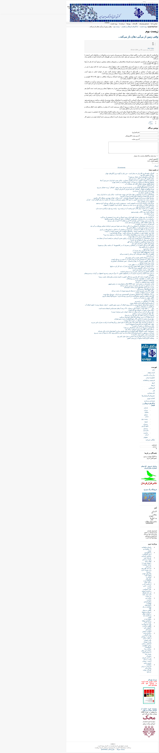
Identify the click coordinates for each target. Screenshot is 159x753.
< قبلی (151, 122)
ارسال (156, 166)
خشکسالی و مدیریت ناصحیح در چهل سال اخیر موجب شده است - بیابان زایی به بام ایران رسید (125, 194)
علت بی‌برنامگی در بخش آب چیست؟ (143, 326)
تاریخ (153, 383)
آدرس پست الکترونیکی (132, 136)
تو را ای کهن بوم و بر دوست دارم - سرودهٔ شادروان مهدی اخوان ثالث (146, 572)
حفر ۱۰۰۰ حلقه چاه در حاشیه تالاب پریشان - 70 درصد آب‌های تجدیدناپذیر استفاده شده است (126, 308)
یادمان (146, 408)
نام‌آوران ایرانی (150, 377)
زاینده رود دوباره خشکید (146, 263)
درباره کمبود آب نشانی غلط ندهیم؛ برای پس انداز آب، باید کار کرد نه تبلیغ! (132, 266)
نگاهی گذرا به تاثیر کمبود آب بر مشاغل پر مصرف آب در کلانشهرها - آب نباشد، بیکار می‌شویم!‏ (126, 245)
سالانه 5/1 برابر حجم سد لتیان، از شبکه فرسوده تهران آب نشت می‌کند (133, 291)
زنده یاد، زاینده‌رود (148, 249)
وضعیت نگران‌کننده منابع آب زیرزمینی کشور (140, 338)
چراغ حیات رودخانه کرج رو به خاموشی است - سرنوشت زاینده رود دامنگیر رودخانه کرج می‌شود (125, 203)
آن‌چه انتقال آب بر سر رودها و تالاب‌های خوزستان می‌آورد (136, 317)
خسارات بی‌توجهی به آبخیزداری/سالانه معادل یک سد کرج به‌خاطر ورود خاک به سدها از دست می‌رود (124, 333)
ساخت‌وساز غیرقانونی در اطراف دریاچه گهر (140, 242)
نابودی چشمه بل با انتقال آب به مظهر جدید (141, 264)
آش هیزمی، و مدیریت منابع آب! (144, 224)
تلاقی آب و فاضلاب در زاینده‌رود (144, 301)
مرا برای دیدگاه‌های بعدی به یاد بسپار (145, 156)
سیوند (146, 421)
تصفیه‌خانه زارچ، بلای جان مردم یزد (143, 191)
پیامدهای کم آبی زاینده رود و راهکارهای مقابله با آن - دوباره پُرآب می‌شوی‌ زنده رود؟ (128, 235)
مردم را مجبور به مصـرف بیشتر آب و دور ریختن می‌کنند (137, 285)
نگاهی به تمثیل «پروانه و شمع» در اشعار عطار (146, 612)
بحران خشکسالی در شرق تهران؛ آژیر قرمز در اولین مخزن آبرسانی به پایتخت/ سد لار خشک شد (125, 238)
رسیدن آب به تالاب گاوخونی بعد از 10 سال (141, 268)
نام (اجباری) (135, 132)
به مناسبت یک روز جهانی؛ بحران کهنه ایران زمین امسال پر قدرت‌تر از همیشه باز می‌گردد (127, 217)
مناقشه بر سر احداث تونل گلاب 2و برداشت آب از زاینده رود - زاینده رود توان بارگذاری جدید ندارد (125, 208)
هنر (154, 390)
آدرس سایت (135, 139)
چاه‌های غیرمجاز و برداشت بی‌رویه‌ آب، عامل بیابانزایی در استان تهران (133, 182)
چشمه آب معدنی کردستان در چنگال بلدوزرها (140, 228)
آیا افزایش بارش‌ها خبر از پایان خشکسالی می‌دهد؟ (139, 327)
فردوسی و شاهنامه (149, 380)
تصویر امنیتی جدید (152, 161)
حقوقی (145, 437)
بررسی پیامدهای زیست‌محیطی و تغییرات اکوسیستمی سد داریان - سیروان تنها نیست (128, 294)
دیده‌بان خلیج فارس (145, 425)
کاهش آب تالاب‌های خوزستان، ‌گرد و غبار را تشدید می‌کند (137, 254)
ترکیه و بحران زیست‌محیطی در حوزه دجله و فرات (139, 320)
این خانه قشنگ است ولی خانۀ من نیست (146, 594)
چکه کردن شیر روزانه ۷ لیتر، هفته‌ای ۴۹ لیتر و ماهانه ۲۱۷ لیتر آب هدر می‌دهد (130, 221)
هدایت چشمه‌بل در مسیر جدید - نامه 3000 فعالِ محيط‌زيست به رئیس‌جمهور (131, 284)
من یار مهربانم (152, 680)
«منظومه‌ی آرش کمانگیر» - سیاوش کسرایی (146, 554)
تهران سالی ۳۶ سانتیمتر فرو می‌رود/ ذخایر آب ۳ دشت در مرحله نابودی (132, 259)
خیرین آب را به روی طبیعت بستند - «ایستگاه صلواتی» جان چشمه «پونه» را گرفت (129, 231)
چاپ (153, 43)
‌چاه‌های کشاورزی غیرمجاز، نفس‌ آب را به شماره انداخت (137, 271)
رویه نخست (143, 26)
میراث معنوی (146, 411)
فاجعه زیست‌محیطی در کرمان (144, 282)
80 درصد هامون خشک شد (146, 193)
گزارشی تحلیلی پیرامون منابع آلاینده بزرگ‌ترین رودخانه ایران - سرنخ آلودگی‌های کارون (128, 296)
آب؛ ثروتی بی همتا (148, 210)
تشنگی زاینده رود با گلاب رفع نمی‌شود (142, 212)
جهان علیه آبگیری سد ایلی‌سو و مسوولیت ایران (140, 324)
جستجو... (154, 445)
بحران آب (151, 215)
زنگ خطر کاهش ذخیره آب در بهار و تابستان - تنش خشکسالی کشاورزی (132, 261)
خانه (153, 370)
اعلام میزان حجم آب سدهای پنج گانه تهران (141, 310)
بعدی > (150, 123)
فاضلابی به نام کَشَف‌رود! (146, 247)
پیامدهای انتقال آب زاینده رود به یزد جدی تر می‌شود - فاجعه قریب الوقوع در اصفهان (128, 205)
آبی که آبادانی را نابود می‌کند (145, 185)
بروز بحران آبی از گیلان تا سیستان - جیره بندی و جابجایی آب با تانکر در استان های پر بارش (127, 229)
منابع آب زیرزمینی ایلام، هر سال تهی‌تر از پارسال (139, 315)
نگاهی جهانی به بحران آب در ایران (144, 298)
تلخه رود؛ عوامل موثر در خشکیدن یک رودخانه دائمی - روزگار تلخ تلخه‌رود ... (131, 233)
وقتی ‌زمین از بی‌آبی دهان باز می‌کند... (138, 36)
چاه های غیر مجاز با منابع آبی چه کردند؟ (142, 240)
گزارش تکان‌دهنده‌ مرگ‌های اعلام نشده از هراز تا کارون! (137, 196)
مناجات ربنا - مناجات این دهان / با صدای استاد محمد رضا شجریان (146, 652)
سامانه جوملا (121, 749)
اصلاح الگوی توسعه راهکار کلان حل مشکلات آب (139, 184)
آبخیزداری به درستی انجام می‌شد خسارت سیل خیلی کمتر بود (135, 336)
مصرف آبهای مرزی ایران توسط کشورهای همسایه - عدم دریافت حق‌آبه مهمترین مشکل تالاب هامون (123, 198)
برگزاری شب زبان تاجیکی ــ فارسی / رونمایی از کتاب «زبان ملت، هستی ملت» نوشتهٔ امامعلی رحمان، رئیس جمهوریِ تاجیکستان (146, 640)
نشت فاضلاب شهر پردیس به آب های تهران (141, 236)
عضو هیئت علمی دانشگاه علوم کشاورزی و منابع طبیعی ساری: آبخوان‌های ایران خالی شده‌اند (126, 331)
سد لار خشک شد (149, 214)
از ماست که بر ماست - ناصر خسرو (146, 585)
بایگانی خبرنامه (150, 440)
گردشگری (152, 388)
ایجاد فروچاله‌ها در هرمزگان (145, 289)
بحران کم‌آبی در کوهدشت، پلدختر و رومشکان (140, 278)
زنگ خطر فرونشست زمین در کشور (143, 313)
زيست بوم (151, 48)
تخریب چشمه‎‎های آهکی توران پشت (143, 252)
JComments (121, 167)
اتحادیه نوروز (151, 398)
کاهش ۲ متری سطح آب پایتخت (144, 292)
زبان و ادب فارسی (149, 375)
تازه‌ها (153, 385)
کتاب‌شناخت (151, 393)
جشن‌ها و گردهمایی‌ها (148, 396)
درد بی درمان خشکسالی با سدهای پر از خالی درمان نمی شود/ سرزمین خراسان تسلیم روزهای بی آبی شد (122, 226)
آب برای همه (150, 256)
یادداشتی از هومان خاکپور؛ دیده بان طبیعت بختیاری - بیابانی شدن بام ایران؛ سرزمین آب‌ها (127, 180)
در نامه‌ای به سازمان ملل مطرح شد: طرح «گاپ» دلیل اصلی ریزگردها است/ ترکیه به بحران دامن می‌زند (122, 322)
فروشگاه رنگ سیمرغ (150, 489)
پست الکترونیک (153, 44)
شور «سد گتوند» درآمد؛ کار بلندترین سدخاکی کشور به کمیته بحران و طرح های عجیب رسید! (126, 277)
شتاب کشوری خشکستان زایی (145, 207)
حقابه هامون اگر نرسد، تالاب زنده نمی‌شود (141, 178)
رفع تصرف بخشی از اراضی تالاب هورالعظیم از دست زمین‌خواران (134, 319)
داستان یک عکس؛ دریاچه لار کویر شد (143, 243)
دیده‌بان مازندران (146, 429)
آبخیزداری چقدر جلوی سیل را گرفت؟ (142, 334)
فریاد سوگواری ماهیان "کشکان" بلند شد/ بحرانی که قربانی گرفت (134, 189)
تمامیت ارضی (146, 433)
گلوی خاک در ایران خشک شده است (143, 270)
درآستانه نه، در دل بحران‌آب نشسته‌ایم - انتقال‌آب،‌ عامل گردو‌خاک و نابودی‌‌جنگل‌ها (129, 219)
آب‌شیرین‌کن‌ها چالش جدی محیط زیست (142, 303)
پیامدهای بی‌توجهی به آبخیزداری (144, 280)
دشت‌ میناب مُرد (149, 299)
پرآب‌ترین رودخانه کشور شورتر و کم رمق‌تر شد (139, 257)
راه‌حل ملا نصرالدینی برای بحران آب (143, 250)
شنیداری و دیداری (149, 401)
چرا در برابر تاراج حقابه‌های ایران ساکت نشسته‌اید (139, 287)
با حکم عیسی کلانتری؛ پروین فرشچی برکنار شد (139, 329)
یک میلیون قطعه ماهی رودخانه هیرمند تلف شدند (139, 222)
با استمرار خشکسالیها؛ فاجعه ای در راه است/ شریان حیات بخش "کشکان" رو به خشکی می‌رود (125, 187)
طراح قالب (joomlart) (107, 749)
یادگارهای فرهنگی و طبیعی (129, 26)
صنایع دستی (146, 415)
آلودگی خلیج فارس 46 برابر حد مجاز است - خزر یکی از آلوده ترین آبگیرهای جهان (129, 173)
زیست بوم (116, 26)
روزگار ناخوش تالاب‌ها (147, 175)
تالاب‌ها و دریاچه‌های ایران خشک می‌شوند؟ (141, 177)
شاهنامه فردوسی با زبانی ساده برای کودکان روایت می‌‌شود (146, 668)
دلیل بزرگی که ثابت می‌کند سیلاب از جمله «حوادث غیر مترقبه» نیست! (132, 312)
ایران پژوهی (151, 372)
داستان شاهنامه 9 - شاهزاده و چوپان (146, 549)
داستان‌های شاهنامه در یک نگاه (147, 606)
